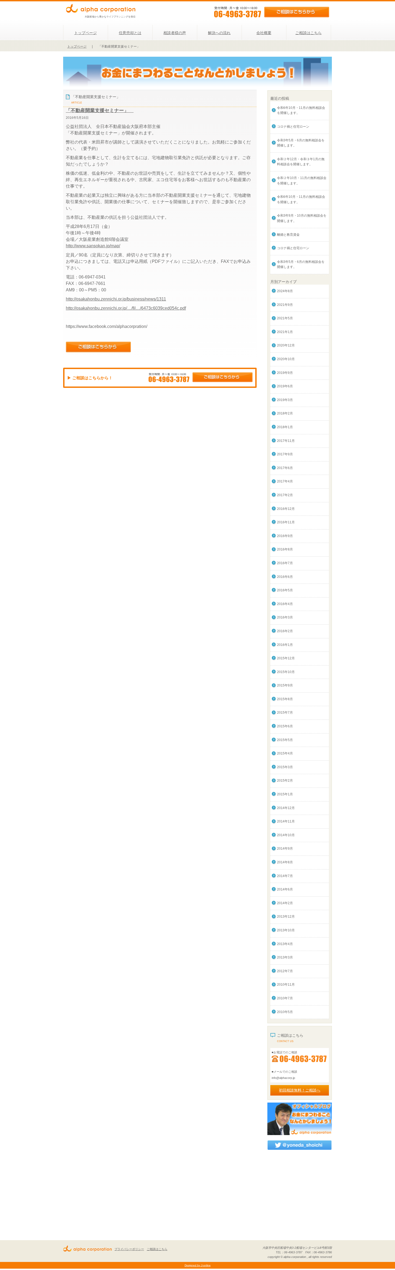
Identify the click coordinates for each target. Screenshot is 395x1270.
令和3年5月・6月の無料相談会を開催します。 (301, 143)
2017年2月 (285, 495)
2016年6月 (285, 577)
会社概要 (263, 33)
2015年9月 (285, 685)
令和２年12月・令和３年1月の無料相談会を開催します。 (301, 161)
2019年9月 (285, 373)
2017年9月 (285, 454)
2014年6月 (285, 889)
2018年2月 (285, 413)
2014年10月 (286, 835)
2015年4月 (285, 753)
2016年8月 (285, 549)
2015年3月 (285, 767)
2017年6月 (285, 468)
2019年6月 (285, 386)
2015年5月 (285, 740)
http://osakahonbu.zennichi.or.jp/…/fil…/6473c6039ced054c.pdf (126, 308)
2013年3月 (285, 957)
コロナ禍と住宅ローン (293, 126)
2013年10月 (286, 930)
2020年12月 (286, 345)
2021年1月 (285, 332)
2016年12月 (286, 509)
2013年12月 (286, 916)
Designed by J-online (198, 1265)
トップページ (85, 33)
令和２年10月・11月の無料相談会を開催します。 (301, 180)
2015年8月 (285, 699)
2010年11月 (286, 984)
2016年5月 (285, 590)
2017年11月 (286, 441)
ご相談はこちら (308, 33)
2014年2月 (285, 903)
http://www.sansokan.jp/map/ (93, 246)
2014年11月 (286, 821)
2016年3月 (285, 617)
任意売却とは (130, 33)
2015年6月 (285, 726)
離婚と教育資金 (288, 235)
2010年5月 (285, 1012)
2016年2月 (285, 631)
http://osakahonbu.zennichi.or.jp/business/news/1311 (116, 299)
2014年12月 (286, 808)
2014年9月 (285, 848)
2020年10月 (286, 359)
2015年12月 (286, 658)
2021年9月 (285, 305)
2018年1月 (285, 427)
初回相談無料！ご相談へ (299, 1090)
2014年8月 (285, 862)
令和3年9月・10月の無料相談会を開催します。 (301, 218)
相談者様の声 (174, 33)
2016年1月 (285, 645)
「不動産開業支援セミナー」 (100, 110)
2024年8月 (285, 291)
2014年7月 (285, 876)
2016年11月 (286, 522)
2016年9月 (285, 536)
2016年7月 (285, 563)
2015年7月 (285, 712)
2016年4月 (285, 604)
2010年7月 (285, 998)
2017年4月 (285, 481)
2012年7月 (285, 971)
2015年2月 (285, 780)
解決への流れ (219, 33)
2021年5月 (285, 318)
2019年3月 (285, 400)
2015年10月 (286, 672)
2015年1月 (285, 794)
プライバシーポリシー (129, 1249)
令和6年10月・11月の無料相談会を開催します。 (301, 110)
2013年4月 (285, 944)
